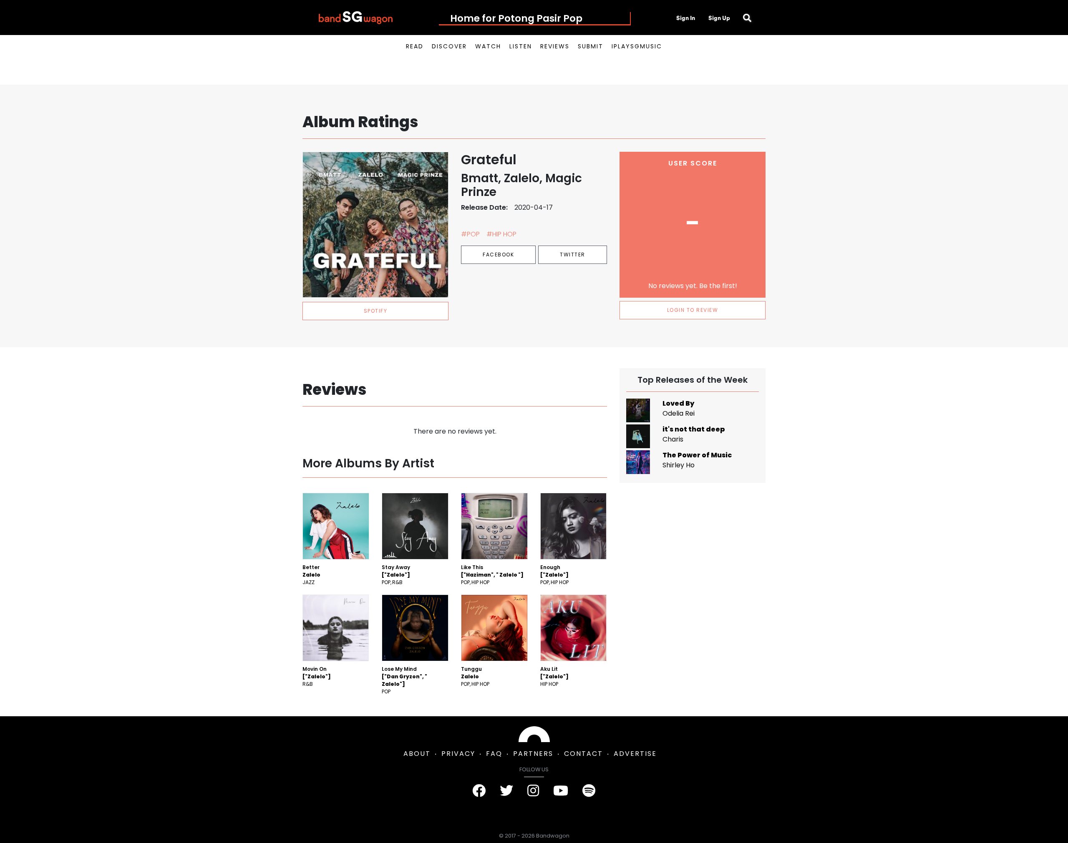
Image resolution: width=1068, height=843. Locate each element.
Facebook (498, 254)
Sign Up (719, 18)
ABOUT (417, 753)
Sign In (685, 18)
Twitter (572, 254)
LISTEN (520, 46)
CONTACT (583, 753)
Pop (386, 582)
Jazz (308, 582)
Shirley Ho (678, 465)
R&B (397, 582)
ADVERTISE (635, 753)
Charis (672, 439)
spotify (376, 310)
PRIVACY (458, 753)
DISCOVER (449, 46)
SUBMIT (590, 46)
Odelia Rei (678, 413)
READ (414, 46)
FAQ (494, 753)
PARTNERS (533, 753)
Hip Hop (480, 582)
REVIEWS (554, 46)
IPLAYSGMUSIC (637, 46)
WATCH (488, 46)
